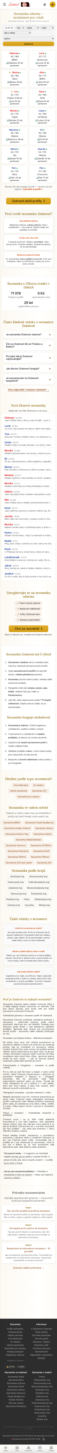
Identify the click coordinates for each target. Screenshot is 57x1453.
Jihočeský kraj (17, 876)
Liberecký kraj (15, 888)
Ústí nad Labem (16, 1403)
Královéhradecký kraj (38, 882)
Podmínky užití (41, 1345)
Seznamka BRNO (12, 822)
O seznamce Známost (41, 1328)
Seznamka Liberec (43, 834)
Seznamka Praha (16, 1376)
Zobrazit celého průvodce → (28, 1267)
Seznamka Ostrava (16, 1383)
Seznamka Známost (20, 1054)
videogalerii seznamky (43, 1099)
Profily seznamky (15, 1328)
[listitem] (28, 419)
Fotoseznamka (15, 1332)
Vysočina (29, 905)
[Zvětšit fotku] (14, 63)
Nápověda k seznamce (41, 1355)
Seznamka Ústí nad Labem (19, 862)
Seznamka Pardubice (18, 851)
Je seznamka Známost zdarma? (23, 334)
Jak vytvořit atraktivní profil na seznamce (28, 1210)
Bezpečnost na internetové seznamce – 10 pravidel (28, 1250)
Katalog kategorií (15, 1351)
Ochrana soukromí (41, 1348)
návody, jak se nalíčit (21, 1156)
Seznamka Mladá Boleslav (28, 839)
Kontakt (41, 1358)
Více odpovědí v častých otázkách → (28, 389)
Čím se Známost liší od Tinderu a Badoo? (24, 345)
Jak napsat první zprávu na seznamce (28, 1228)
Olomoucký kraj (18, 893)
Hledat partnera (15, 1335)
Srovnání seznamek (41, 1335)
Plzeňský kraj (12, 899)
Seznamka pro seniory (28, 796)
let (9, 28)
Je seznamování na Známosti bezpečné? (22, 379)
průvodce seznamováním (31, 984)
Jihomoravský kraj (38, 876)
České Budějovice (16, 1396)
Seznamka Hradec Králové (17, 828)
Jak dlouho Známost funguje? (22, 368)
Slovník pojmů (41, 1338)
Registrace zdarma (15, 1355)
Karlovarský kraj (16, 882)
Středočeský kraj (42, 899)
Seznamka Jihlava (44, 828)
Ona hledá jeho (21, 785)
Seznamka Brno (16, 1380)
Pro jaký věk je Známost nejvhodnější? (19, 357)
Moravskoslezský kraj (38, 888)
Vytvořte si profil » (33, 189)
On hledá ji (38, 785)
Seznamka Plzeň (41, 851)
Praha (27, 899)
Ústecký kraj (13, 905)
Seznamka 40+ (39, 791)
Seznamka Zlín (44, 862)
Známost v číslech (41, 1341)
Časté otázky (41, 1332)
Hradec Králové (16, 1399)
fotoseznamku (33, 1074)
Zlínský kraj (44, 905)
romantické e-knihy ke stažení (18, 1175)
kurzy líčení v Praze (13, 1163)
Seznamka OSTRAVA (41, 845)
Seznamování (41, 1351)
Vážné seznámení (18, 791)
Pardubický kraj (38, 893)
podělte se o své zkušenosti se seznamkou (24, 1142)
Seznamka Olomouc (16, 845)
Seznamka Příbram (40, 857)
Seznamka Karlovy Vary (17, 834)
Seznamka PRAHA (17, 857)
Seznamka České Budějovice (39, 822)
